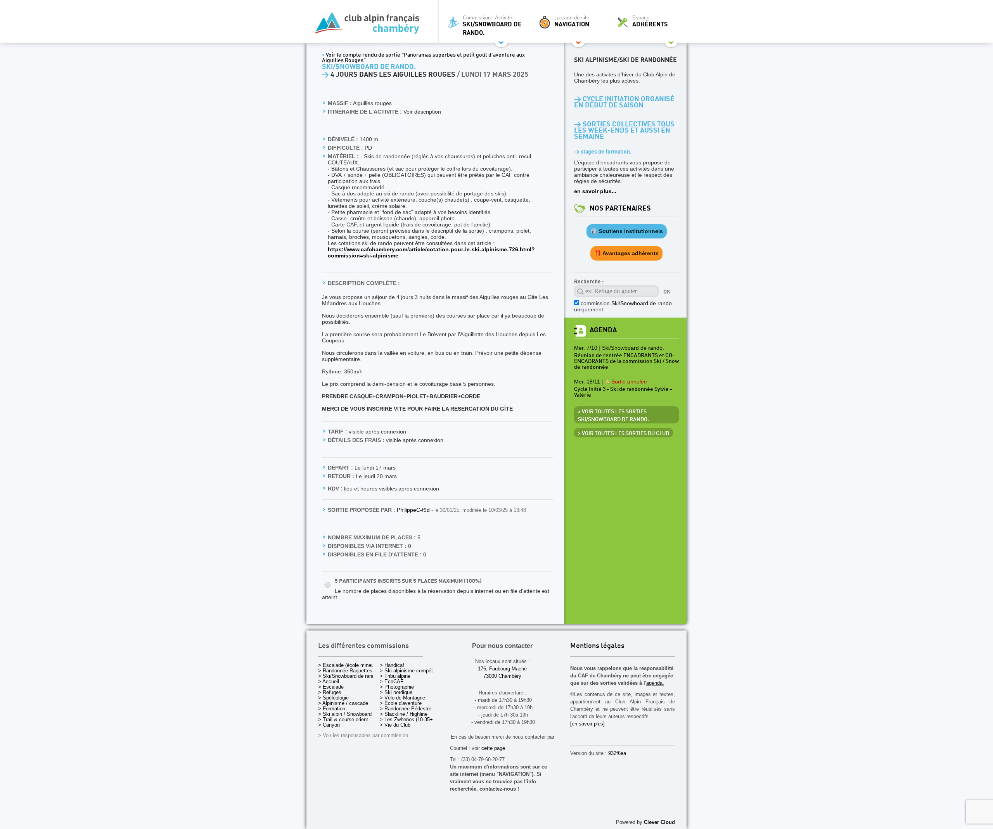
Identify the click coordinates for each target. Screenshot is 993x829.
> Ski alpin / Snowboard (345, 714)
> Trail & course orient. (344, 719)
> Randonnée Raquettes (345, 671)
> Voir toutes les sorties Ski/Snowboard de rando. (613, 415)
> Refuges (329, 692)
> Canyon (329, 725)
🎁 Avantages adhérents (626, 253)
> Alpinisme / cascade (343, 703)
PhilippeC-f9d (414, 510)
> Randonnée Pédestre (405, 709)
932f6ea (617, 753)
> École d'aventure (401, 703)
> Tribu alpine (395, 676)
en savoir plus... (595, 191)
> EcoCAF (391, 681)
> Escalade (331, 687)
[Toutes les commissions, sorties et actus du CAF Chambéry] (370, 25)
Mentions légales (597, 646)
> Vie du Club (395, 725)
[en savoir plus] (587, 724)
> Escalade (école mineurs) (349, 665)
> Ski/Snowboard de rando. (348, 676)
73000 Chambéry (502, 676)
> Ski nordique (396, 692)
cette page (493, 748)
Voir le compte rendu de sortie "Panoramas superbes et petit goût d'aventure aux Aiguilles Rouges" (423, 57)
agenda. (655, 683)
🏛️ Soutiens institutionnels (626, 231)
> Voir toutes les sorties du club (623, 433)
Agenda (603, 330)
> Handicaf (392, 665)
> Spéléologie (333, 698)
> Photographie (397, 687)
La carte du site (571, 21)
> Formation (331, 709)
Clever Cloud (659, 822)
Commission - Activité (492, 25)
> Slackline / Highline (403, 714)
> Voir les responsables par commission (363, 735)
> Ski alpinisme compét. (407, 671)
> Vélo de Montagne (402, 698)
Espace (650, 21)
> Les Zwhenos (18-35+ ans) (412, 719)
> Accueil (328, 681)
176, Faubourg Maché (502, 669)
